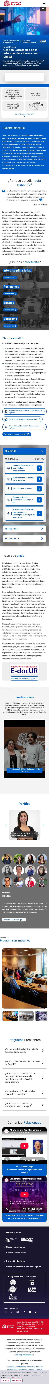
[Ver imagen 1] (10, 1016)
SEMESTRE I (11, 451)
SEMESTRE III (12, 538)
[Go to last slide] (2, 749)
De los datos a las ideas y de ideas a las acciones (24, 427)
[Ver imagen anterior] (4, 1016)
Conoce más (9, 277)
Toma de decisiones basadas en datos (23, 419)
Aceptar (5, 1380)
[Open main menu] (43, 8)
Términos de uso (24, 1329)
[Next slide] (47, 749)
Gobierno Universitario (16, 1366)
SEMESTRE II (11, 528)
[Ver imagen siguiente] (44, 1016)
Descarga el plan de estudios (15, 434)
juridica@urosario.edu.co (24, 1354)
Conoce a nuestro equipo (12, 920)
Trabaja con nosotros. (13, 1239)
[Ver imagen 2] (26, 1016)
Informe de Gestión (26, 1369)
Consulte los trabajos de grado (23, 678)
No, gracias (16, 1380)
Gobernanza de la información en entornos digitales (25, 411)
